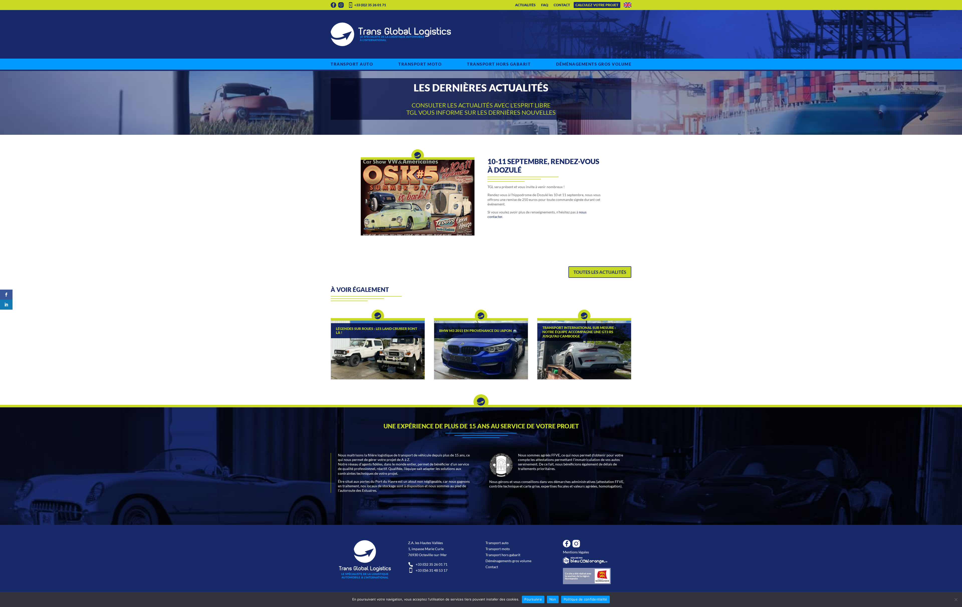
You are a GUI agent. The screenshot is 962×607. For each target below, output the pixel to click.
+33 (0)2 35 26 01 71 (370, 5)
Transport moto (420, 64)
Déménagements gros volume (594, 64)
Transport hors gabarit (499, 64)
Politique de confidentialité (585, 599)
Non (552, 599)
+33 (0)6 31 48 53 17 (427, 570)
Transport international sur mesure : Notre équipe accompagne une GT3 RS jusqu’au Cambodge (579, 332)
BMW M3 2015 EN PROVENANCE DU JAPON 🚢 (478, 331)
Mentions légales (576, 552)
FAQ (544, 5)
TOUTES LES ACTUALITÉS (599, 272)
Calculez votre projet (596, 5)
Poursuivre (533, 599)
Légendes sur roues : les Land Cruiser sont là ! (376, 331)
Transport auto (352, 64)
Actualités (525, 5)
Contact (562, 5)
